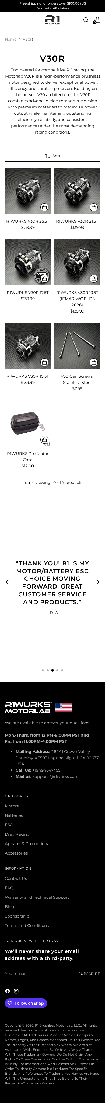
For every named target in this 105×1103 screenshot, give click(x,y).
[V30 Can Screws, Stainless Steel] (77, 346)
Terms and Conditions (27, 925)
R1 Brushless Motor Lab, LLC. (58, 1025)
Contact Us (16, 878)
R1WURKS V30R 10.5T (27, 376)
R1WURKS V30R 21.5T (77, 221)
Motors (12, 805)
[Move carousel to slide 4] (57, 670)
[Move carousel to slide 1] (43, 670)
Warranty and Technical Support (37, 897)
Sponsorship (17, 916)
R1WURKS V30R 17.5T (28, 292)
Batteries (14, 815)
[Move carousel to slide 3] (52, 670)
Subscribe (89, 974)
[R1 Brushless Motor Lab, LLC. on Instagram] (16, 992)
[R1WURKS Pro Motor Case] (28, 423)
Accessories (16, 853)
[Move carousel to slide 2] (48, 670)
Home (10, 39)
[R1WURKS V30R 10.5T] (28, 346)
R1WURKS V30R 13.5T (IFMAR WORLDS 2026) (77, 298)
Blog (9, 906)
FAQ (9, 887)
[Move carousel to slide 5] (62, 670)
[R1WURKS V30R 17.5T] (28, 262)
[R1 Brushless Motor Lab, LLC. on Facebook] (8, 992)
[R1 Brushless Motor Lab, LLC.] (52, 20)
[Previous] (8, 6)
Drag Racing (17, 834)
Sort (56, 155)
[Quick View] (44, 207)
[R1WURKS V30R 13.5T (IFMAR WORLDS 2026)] (77, 262)
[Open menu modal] (7, 19)
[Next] (97, 6)
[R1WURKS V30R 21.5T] (77, 191)
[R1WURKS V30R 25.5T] (28, 191)
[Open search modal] (85, 19)
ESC (9, 824)
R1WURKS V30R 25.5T (27, 221)
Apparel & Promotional (28, 843)
